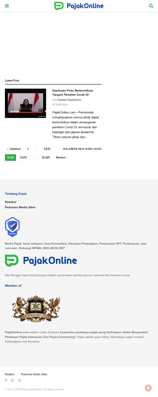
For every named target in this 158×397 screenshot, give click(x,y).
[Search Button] (151, 6)
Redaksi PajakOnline (69, 99)
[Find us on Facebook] (6, 380)
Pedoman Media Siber (20, 207)
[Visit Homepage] (79, 6)
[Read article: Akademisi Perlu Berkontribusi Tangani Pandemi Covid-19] (25, 103)
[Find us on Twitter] (19, 380)
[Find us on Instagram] (12, 380)
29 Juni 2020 (60, 104)
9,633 (23, 157)
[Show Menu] (7, 6)
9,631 (47, 148)
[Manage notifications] (148, 388)
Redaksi (10, 202)
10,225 (46, 157)
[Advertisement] (79, 42)
